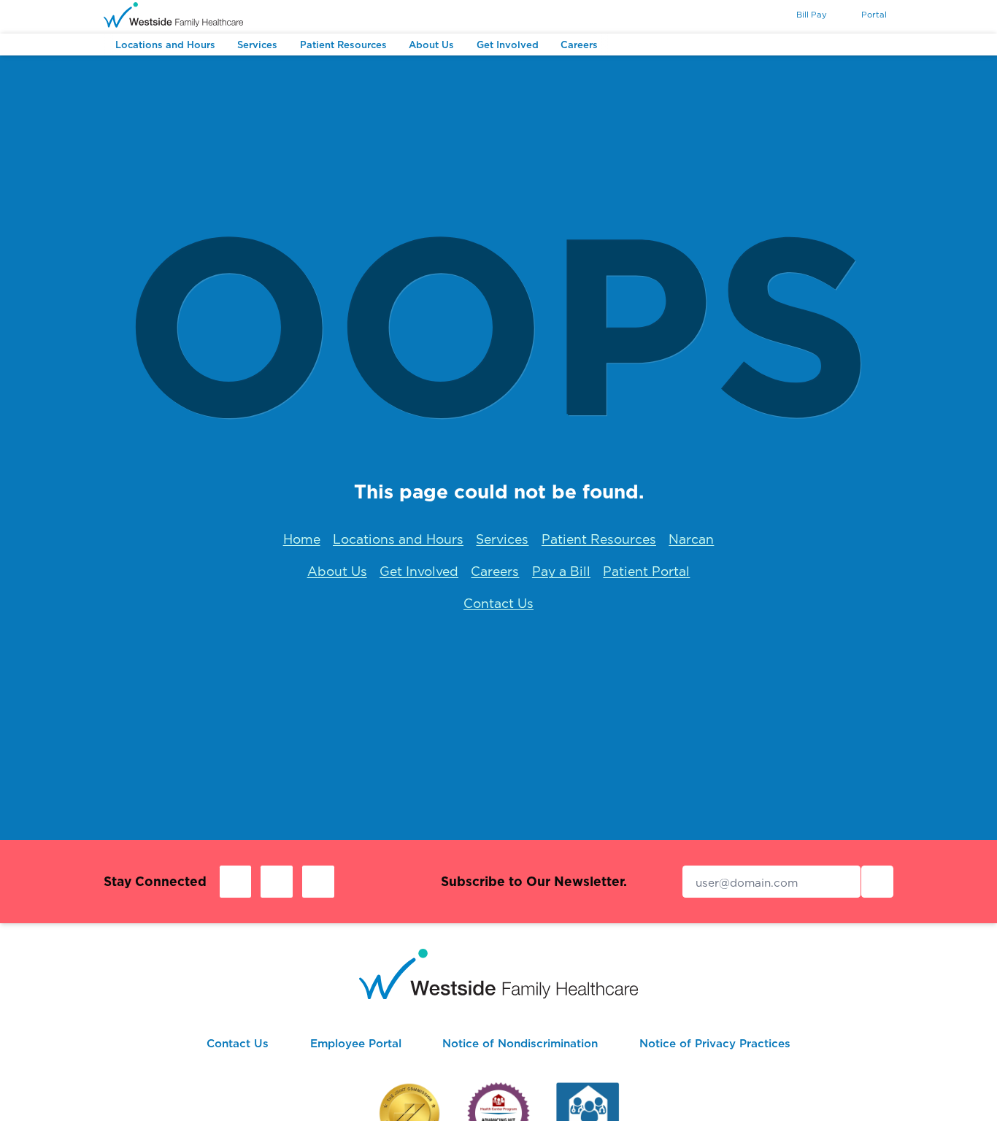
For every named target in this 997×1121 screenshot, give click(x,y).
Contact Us (498, 603)
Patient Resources (599, 539)
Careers (495, 571)
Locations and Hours (398, 539)
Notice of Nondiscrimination (520, 1043)
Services (502, 539)
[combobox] (756, 16)
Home (301, 539)
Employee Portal (355, 1043)
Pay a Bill (561, 571)
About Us (337, 571)
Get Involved (419, 571)
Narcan (691, 539)
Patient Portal (646, 571)
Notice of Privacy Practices (714, 1043)
